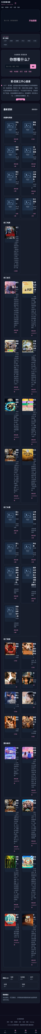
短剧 (18, 7)
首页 (8, 1022)
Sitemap (32, 1022)
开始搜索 (33, 21)
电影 (2, 7)
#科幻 (23, 41)
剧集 (26, 1031)
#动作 (5, 41)
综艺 (11, 7)
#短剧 (5, 44)
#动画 (34, 41)
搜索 (33, 66)
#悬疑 (28, 41)
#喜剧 (11, 41)
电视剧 (6, 7)
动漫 (15, 7)
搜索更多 (34, 109)
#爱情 (17, 41)
